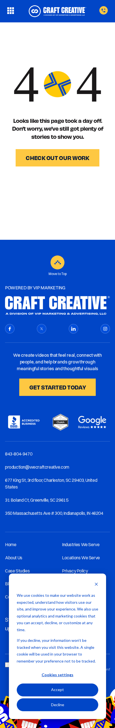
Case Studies (17, 571)
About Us (13, 557)
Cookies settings (57, 674)
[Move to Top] (57, 262)
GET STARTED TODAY (57, 387)
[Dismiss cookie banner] (96, 584)
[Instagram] (105, 329)
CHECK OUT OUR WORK (57, 157)
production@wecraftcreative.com (37, 467)
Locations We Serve (81, 557)
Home (10, 544)
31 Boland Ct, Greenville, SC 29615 (36, 500)
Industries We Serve (80, 544)
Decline (57, 704)
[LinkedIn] (73, 329)
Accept (57, 689)
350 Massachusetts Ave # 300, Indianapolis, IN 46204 (54, 513)
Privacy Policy (75, 571)
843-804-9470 (18, 454)
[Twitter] (41, 329)
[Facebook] (10, 329)
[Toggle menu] (10, 11)
